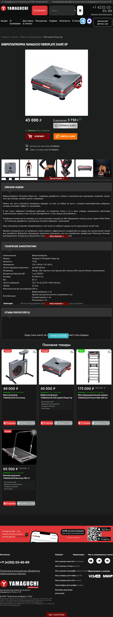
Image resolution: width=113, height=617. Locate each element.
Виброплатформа (49, 395)
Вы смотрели (56, 614)
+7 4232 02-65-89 (102, 9)
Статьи (76, 20)
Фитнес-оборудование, (31, 303)
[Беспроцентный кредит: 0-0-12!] (80, 119)
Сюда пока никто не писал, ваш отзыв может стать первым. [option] (56, 334)
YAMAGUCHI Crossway (14, 397)
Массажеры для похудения (70, 303)
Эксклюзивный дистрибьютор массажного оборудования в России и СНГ (82, 2)
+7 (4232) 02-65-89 (14, 562)
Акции (4, 20)
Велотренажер (10, 395)
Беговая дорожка (11, 475)
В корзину (11, 423)
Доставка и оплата (28, 22)
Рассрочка (41, 20)
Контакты (65, 20)
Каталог (76, 566)
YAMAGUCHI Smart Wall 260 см (92, 397)
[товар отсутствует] (80, 10)
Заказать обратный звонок (101, 14)
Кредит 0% (77, 576)
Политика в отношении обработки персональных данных (20, 572)
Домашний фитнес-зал (102, 22)
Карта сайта (78, 585)
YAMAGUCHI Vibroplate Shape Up (56, 397)
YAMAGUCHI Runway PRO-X (16, 478)
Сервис (53, 20)
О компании (15, 22)
